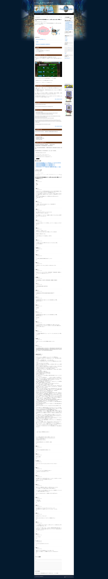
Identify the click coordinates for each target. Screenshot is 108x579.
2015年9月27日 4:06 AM (39, 548)
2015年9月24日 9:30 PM (39, 202)
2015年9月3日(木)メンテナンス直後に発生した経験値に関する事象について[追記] (69, 29)
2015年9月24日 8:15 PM (39, 189)
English (37, 41)
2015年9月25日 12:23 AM (39, 322)
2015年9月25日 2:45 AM (39, 355)
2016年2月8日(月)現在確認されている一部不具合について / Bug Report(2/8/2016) (69, 22)
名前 (35, 558)
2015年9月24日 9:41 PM (39, 221)
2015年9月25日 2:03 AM (39, 346)
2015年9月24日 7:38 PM (39, 181)
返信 (36, 185)
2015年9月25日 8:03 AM (39, 498)
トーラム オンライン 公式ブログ (43, 3)
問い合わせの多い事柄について (40, 39)
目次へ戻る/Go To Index (58, 126)
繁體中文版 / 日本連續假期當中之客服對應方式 (43, 44)
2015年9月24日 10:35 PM (39, 263)
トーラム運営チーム (44, 21)
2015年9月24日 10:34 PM (39, 255)
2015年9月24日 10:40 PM (39, 270)
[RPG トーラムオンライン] (69, 102)
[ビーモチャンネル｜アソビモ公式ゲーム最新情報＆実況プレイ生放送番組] (69, 86)
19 (68, 49)
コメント (36, 561)
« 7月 (65, 53)
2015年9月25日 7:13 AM (39, 468)
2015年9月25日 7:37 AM (39, 476)
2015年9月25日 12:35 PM (39, 514)
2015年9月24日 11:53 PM (39, 298)
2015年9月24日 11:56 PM (39, 284)
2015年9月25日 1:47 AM (39, 339)
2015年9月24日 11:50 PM (39, 291)
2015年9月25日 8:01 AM (39, 485)
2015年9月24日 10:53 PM (39, 278)
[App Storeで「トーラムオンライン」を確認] (69, 116)
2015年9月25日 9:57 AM (39, 506)
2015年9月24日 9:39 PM (39, 210)
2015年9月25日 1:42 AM (39, 331)
